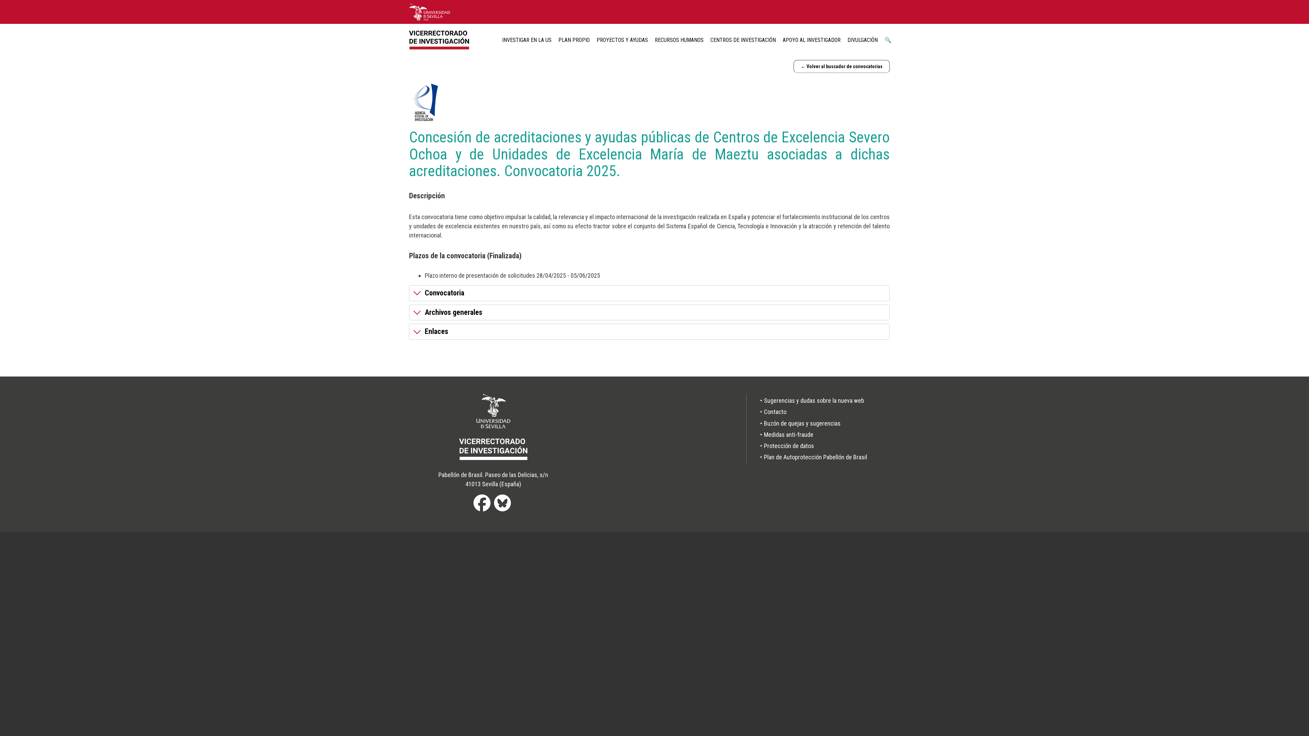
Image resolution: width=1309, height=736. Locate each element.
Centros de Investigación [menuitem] (743, 40)
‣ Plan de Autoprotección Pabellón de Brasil (813, 457)
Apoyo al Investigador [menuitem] (812, 40)
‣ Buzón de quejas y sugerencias (800, 423)
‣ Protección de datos (787, 445)
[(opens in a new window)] (429, 11)
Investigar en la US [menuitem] (527, 40)
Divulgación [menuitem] (862, 40)
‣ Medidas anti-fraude (786, 434)
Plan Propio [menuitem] (574, 40)
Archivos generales (453, 312)
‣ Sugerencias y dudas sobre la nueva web (812, 400)
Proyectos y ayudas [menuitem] (622, 40)
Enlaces (436, 331)
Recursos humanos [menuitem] (679, 40)
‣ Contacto (773, 411)
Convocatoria (444, 293)
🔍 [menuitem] (888, 40)
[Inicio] (441, 40)
